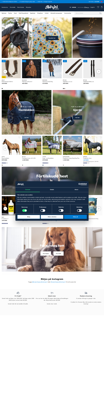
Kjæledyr (32, 13)
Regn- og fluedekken (48, 158)
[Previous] (5, 71)
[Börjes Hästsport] (52, 7)
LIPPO (3, 156)
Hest (15, 13)
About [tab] (76, 189)
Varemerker (67, 13)
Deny (28, 217)
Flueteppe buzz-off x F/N (28, 158)
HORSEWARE (66, 156)
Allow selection (52, 217)
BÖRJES (85, 156)
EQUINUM (24, 80)
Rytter (10, 13)
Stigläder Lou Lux (67, 81)
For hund (46, 253)
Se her (26, 117)
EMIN (3, 217)
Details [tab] (52, 189)
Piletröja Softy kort (27, 81)
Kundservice (5, 7)
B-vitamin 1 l (5, 218)
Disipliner (40, 13)
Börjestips (28, 7)
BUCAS (24, 156)
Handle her (52, 38)
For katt (58, 253)
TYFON (44, 156)
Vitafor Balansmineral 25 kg (90, 218)
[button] (79, 7)
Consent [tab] (27, 189)
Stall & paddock (23, 13)
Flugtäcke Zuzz (87, 158)
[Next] (99, 71)
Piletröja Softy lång (47, 81)
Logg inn (92, 7)
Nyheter (4, 13)
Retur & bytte (20, 7)
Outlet (47, 13)
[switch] (43, 210)
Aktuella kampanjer (56, 13)
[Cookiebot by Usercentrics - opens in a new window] (80, 184)
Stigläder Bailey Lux (88, 81)
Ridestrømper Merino (7, 81)
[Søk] (100, 13)
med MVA (97, 1)
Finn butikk (12, 7)
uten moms (91, 1)
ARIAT (3, 80)
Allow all (75, 217)
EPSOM (64, 80)
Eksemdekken (5, 158)
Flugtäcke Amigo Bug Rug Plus (71, 158)
